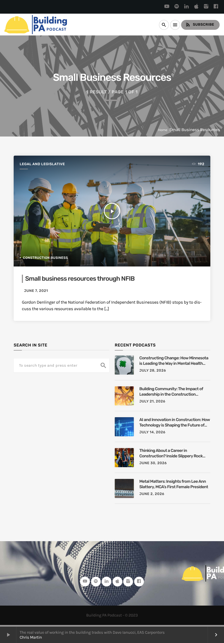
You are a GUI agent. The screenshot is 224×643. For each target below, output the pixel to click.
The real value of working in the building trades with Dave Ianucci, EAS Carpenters (92, 632)
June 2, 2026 (151, 494)
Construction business (45, 258)
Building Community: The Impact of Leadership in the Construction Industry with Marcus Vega (171, 391)
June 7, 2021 (36, 291)
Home (162, 130)
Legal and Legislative (42, 164)
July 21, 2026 (152, 401)
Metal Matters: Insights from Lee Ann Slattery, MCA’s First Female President (173, 484)
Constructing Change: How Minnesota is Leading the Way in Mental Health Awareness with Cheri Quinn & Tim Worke (173, 360)
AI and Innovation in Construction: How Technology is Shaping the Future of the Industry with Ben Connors (174, 422)
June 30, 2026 (153, 463)
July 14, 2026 (152, 432)
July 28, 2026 (152, 371)
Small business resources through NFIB (80, 278)
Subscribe (199, 24)
